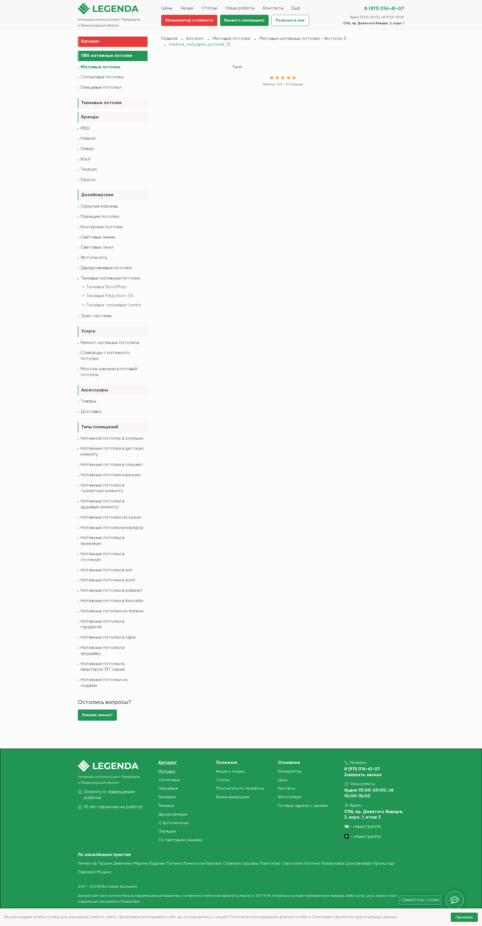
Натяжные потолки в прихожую (102, 541)
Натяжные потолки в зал (106, 570)
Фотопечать (94, 258)
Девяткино (123, 863)
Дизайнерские (97, 195)
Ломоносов (194, 863)
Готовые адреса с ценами (303, 806)
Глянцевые (168, 788)
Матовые (166, 771)
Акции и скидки (230, 771)
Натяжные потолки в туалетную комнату (102, 488)
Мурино (141, 863)
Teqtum (89, 169)
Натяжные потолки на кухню (111, 517)
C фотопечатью (173, 823)
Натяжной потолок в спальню (112, 438)
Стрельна (232, 863)
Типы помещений (99, 427)
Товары (88, 401)
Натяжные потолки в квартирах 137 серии (103, 667)
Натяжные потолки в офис (108, 637)
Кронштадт (384, 863)
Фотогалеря (289, 797)
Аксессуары (94, 390)
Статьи (223, 780)
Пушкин (105, 863)
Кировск (213, 863)
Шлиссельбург (359, 863)
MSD (85, 128)
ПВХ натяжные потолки (106, 56)
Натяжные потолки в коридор (112, 528)
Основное (289, 763)
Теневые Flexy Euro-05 (109, 296)
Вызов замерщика (232, 797)
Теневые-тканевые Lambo (114, 305)
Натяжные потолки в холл (108, 580)
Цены (283, 780)
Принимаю (464, 917)
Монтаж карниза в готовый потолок (109, 372)
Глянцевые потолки (101, 87)
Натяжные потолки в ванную (111, 475)
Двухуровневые (172, 814)
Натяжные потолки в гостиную (102, 557)
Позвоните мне (290, 20)
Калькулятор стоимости (189, 20)
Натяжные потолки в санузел (111, 465)
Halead (88, 138)
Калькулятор (289, 771)
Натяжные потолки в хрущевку (102, 651)
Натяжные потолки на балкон (112, 611)
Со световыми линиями (180, 840)
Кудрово (158, 863)
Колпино (312, 863)
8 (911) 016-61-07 (384, 8)
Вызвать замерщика (244, 20)
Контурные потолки (102, 227)
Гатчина (174, 863)
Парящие (167, 831)
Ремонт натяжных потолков (110, 343)
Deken (87, 149)
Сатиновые (169, 780)
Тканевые (167, 797)
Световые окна (97, 247)
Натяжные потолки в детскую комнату (112, 451)
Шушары (250, 863)
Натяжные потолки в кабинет (112, 590)
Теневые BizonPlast (106, 287)
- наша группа (365, 826)
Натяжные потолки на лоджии (104, 683)
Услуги (88, 331)
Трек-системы (96, 316)
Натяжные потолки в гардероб (102, 624)
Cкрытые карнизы (99, 206)
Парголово (270, 863)
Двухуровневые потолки (106, 268)
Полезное (226, 763)
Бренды (90, 117)
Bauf (85, 159)
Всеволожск (333, 863)
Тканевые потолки (101, 103)
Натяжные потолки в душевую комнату (102, 504)
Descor (88, 180)
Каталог (90, 41)
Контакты (286, 788)
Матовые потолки (100, 67)
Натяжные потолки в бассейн (112, 601)
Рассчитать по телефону (240, 788)
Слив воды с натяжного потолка (105, 356)
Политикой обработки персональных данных (354, 917)
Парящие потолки (100, 217)
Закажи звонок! (97, 715)
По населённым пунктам (104, 855)
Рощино (104, 872)
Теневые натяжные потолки (110, 278)
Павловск (87, 872)
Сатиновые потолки (102, 77)
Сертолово (292, 863)
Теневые (166, 806)
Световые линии (98, 237)
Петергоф (87, 863)
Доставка (91, 412)
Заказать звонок (363, 775)
